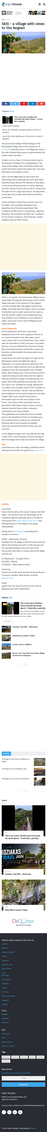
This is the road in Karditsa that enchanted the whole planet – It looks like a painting (28, 119)
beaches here (7, 578)
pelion (32, 1057)
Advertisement (7, 1042)
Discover (8, 871)
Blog (8, 19)
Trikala (4, 988)
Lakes (6, 907)
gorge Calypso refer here (26, 521)
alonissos (6, 1057)
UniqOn (33, 1128)
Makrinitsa (5, 984)
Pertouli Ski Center (9, 996)
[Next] (25, 664)
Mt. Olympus (6, 980)
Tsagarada (5, 1000)
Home (3, 19)
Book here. (39, 450)
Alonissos (5, 975)
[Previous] (21, 664)
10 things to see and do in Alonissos (15, 779)
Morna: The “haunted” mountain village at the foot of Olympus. (28, 654)
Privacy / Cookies (8, 1046)
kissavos (15, 1057)
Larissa (5, 149)
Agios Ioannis (6, 969)
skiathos (40, 1057)
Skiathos (5, 944)
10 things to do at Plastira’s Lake (14, 769)
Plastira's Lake (7, 965)
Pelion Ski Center (8, 952)
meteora (24, 1057)
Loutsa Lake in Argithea (10, 126)
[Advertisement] (23, 78)
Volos (4, 973)
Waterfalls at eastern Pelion (24, 636)
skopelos (6, 1061)
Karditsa (5, 1004)
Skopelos (5, 961)
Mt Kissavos (19, 531)
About (4, 1038)
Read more (7, 621)
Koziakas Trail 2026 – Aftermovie (25, 627)
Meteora (5, 948)
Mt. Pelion (5, 992)
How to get (6, 1034)
